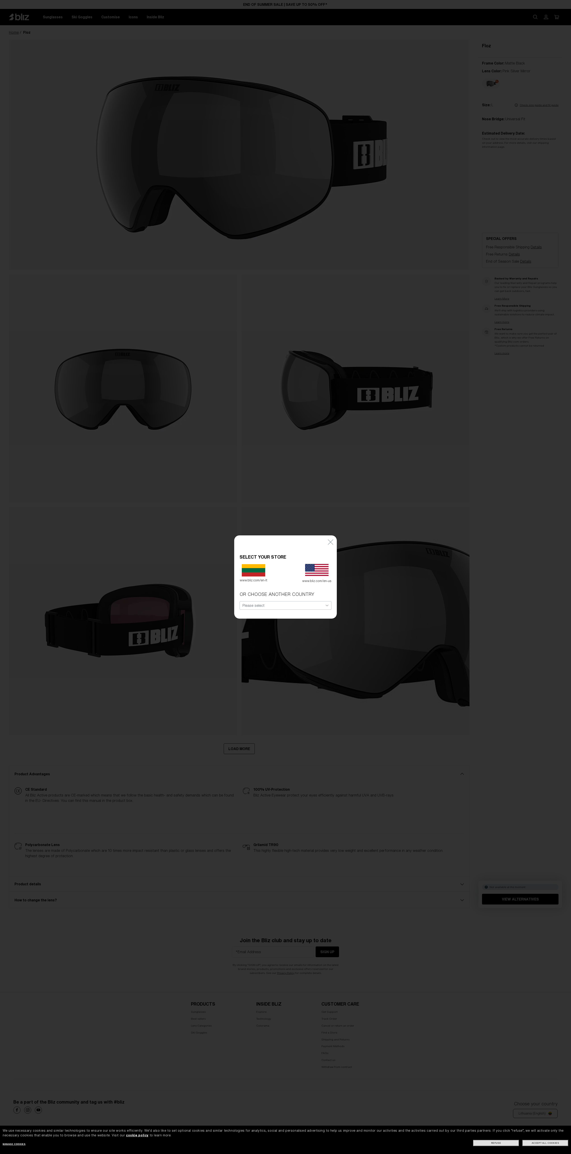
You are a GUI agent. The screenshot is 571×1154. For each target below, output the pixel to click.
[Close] (330, 542)
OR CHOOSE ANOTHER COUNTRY (277, 594)
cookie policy (137, 1135)
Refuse (496, 1143)
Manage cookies (14, 1144)
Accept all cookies (545, 1143)
